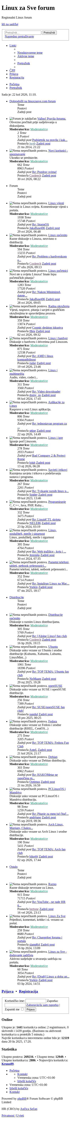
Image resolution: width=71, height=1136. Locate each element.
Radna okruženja (58, 306)
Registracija (28, 991)
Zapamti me (12, 1009)
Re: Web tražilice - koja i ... (49, 551)
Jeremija (34, 555)
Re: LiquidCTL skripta (46, 519)
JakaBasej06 (37, 228)
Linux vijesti (56, 203)
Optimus (34, 781)
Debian (52, 757)
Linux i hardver (58, 338)
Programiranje (57, 501)
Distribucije (16, 597)
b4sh (32, 462)
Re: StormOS (40, 224)
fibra (32, 331)
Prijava (8, 991)
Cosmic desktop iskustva (47, 327)
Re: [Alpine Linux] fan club (49, 636)
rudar (32, 363)
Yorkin (33, 587)
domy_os (35, 395)
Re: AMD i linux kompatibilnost (35, 357)
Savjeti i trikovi (57, 469)
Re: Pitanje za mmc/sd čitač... (50, 813)
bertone (34, 909)
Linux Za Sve (56, 916)
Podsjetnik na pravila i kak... (49, 140)
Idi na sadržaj (10, 24)
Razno (52, 884)
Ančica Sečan (28, 1109)
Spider (33, 494)
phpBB (21, 1098)
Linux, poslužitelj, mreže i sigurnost (33, 532)
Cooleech (35, 175)
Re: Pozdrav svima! (44, 172)
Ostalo (13, 866)
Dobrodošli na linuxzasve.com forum (32, 101)
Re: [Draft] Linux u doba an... (50, 976)
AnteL (33, 749)
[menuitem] (30, 52)
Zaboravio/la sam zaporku (42, 1005)
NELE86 (35, 523)
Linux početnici (58, 270)
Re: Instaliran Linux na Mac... (50, 583)
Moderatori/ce (39, 129)
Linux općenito (57, 235)
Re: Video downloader (46, 391)
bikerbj (33, 856)
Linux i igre (55, 437)
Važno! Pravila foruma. (51, 118)
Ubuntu (53, 646)
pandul (33, 714)
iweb (32, 143)
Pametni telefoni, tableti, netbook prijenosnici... (39, 563)
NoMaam (35, 678)
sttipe (32, 430)
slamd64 (34, 944)
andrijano (35, 817)
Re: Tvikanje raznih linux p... (50, 491)
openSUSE (55, 685)
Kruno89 (8, 1063)
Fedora (52, 721)
